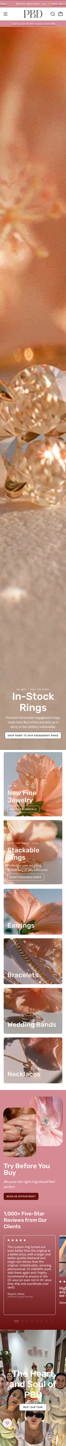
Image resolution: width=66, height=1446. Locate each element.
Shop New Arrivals (23, 809)
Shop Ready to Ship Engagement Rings (33, 735)
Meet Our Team (33, 1407)
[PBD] (33, 14)
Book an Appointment (21, 1196)
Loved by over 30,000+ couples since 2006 (33, 23)
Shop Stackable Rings (25, 877)
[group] (33, 24)
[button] (52, 14)
